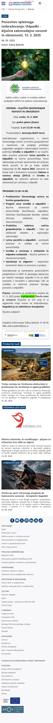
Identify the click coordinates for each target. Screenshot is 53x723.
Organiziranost (7, 613)
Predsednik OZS (8, 617)
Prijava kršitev (7, 628)
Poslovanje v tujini (8, 533)
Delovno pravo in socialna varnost (15, 536)
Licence (4, 639)
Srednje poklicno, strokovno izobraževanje (18, 562)
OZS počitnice (7, 676)
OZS (3, 9)
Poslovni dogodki (8, 594)
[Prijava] (40, 3)
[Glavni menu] (3, 4)
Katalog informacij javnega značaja (15, 624)
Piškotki (7, 690)
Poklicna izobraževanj (12, 552)
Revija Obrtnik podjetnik (11, 669)
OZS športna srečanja (10, 679)
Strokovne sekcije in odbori (12, 571)
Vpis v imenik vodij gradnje (12, 650)
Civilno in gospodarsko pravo (13, 543)
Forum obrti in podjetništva (12, 583)
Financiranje (6, 605)
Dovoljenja (6, 636)
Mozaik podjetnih (8, 672)
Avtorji (4, 693)
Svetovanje (6, 526)
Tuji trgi (5, 591)
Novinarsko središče (9, 621)
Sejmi (3, 598)
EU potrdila (6, 654)
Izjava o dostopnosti (9, 686)
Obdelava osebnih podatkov (13, 683)
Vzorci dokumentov (9, 547)
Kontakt (4, 631)
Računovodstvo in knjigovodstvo (14, 540)
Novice (31, 9)
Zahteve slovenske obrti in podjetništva (17, 586)
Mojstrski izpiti (7, 555)
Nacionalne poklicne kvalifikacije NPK (16, 559)
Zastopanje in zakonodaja (13, 579)
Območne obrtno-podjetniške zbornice (17, 574)
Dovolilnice (5, 643)
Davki (3, 529)
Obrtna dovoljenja (8, 646)
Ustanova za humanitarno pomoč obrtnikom (23, 661)
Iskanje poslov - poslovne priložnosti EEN (18, 602)
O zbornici (6, 610)
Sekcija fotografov (16, 9)
